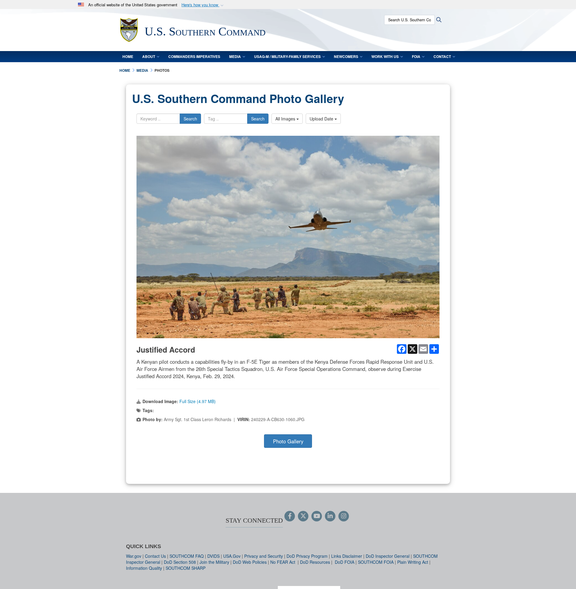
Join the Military (214, 562)
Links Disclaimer (346, 556)
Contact (442, 56)
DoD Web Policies (250, 562)
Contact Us (155, 556)
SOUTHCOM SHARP (186, 568)
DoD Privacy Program (307, 556)
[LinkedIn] (330, 516)
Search (190, 119)
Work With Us (385, 56)
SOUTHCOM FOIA (376, 562)
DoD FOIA (344, 562)
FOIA (416, 56)
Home (127, 56)
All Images (285, 119)
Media (235, 56)
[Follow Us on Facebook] (289, 516)
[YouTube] (316, 516)
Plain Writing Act (412, 562)
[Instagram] (343, 516)
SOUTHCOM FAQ (187, 556)
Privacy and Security (263, 556)
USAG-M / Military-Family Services (287, 56)
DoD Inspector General (388, 556)
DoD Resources (315, 562)
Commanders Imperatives (194, 56)
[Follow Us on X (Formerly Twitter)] (303, 516)
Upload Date (322, 119)
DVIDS (213, 556)
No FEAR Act (283, 562)
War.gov (133, 556)
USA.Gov (232, 556)
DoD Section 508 (180, 562)
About (148, 56)
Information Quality (144, 568)
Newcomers (346, 56)
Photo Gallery (288, 441)
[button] (203, 5)
